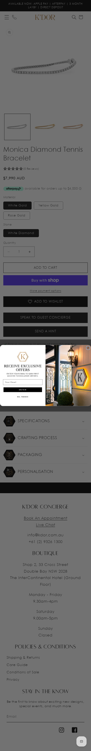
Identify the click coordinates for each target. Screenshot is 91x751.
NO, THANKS (22, 397)
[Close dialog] (88, 348)
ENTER (23, 390)
